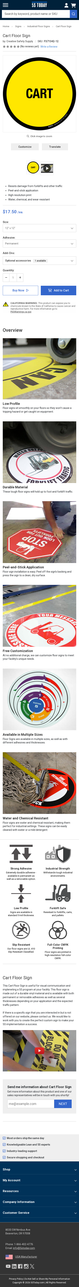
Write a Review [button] (49, 46)
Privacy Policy (16, 1279)
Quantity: (8, 270)
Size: (6, 222)
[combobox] (39, 14)
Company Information (19, 1202)
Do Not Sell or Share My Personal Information (47, 1279)
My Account (11, 1180)
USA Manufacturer (26, 1256)
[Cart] (74, 5)
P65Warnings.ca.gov (20, 312)
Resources (11, 1191)
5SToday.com (37, 1282)
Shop (6, 1169)
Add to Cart (61, 290)
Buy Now (18, 290)
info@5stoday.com (24, 1248)
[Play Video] (47, 168)
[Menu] (5, 5)
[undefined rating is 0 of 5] (11, 46)
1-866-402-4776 (23, 1244)
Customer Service (16, 1213)
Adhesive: (9, 237)
